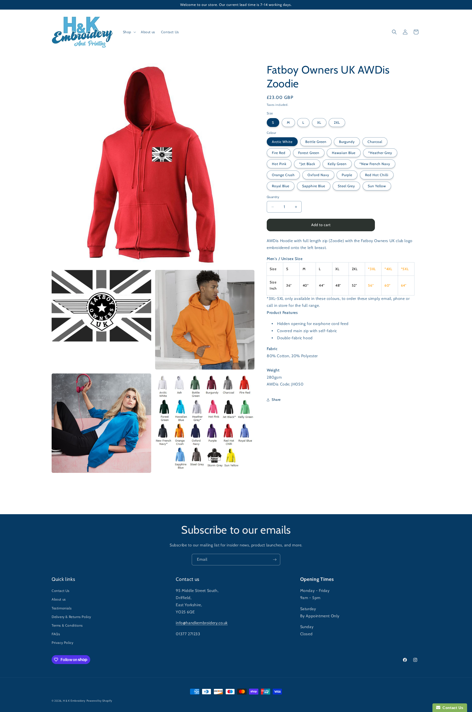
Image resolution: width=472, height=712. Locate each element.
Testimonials (62, 608)
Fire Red (278, 153)
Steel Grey (346, 186)
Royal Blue (280, 186)
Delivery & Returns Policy (71, 617)
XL (319, 122)
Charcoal (375, 142)
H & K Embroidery (74, 700)
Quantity (273, 197)
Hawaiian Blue (343, 153)
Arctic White (282, 142)
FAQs (56, 634)
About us (59, 599)
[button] (129, 32)
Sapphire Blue (313, 186)
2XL (337, 122)
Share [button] (276, 399)
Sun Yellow (377, 186)
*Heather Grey (380, 153)
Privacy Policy (62, 642)
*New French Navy (374, 164)
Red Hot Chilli (376, 175)
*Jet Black (307, 164)
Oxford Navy (318, 175)
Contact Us (61, 590)
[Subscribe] (274, 559)
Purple (347, 175)
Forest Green (308, 153)
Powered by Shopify (100, 700)
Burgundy (347, 142)
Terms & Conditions (67, 625)
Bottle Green (315, 142)
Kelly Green (337, 164)
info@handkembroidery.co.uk (202, 622)
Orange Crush (283, 175)
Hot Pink (279, 164)
